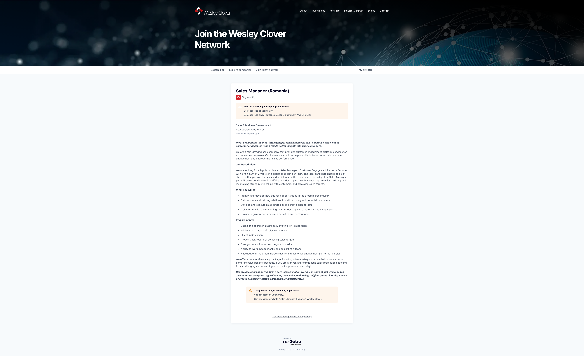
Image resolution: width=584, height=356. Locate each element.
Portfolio (334, 10)
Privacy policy (285, 349)
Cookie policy (299, 349)
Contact (384, 10)
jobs (217, 69)
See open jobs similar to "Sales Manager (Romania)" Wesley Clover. (277, 115)
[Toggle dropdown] (303, 10)
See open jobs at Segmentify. (258, 110)
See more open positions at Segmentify (292, 316)
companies (240, 69)
